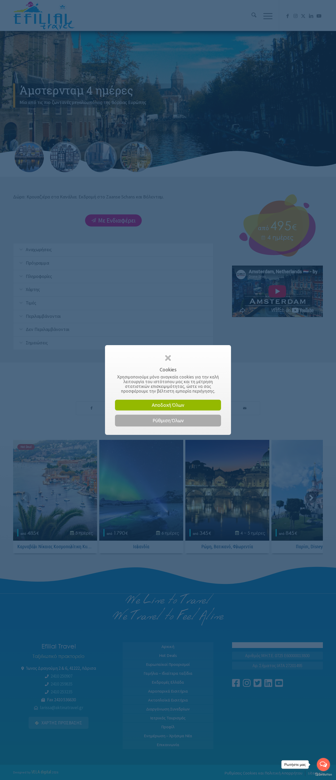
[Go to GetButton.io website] (323, 774)
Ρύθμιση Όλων (168, 420)
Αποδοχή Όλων (168, 405)
